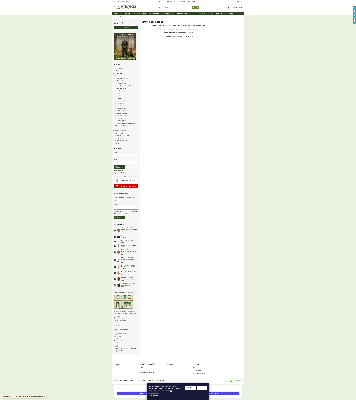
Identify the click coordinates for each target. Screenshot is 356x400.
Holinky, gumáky (121, 83)
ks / (126, 27)
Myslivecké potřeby (120, 88)
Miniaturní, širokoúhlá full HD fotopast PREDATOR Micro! (125, 349)
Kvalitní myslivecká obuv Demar (123, 341)
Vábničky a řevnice (122, 113)
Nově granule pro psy (120, 344)
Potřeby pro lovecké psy (122, 131)
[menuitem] (117, 13)
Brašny (119, 96)
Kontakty (159, 1)
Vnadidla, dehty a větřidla (124, 106)
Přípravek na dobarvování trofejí (126, 123)
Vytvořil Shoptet (237, 380)
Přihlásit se (119, 167)
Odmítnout (190, 388)
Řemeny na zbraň (121, 121)
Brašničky (120, 98)
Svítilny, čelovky (121, 101)
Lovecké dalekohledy (123, 136)
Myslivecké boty (121, 81)
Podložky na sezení (122, 118)
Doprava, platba (170, 1)
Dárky (116, 128)
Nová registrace (118, 171)
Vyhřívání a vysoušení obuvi (124, 78)
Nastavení (154, 396)
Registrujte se (172, 29)
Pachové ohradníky (120, 126)
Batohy (119, 93)
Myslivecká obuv (119, 76)
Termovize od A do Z (120, 333)
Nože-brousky (121, 103)
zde (171, 391)
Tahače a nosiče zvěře (123, 116)
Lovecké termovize (122, 141)
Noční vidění (120, 138)
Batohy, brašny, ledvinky (123, 91)
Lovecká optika (119, 133)
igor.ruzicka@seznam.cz (202, 368)
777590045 (198, 371)
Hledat (195, 7)
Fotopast (117, 71)
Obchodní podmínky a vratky (187, 1)
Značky (117, 143)
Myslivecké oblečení (120, 73)
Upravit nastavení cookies (158, 380)
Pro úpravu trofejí (121, 108)
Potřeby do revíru (122, 111)
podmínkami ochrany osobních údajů (125, 212)
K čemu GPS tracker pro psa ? (122, 337)
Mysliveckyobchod (200, 373)
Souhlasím (202, 388)
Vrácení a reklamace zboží (121, 329)
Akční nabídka (118, 68)
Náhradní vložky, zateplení (124, 86)
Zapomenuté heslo (119, 173)
